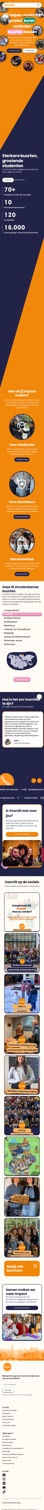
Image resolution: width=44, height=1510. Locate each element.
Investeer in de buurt (22, 517)
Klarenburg (6, 1445)
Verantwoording (8, 1425)
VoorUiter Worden (9, 1410)
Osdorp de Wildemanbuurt (13, 1454)
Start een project (22, 574)
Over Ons (6, 1422)
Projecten (8, 180)
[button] (38, 4)
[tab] (22, 610)
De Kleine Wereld (9, 1439)
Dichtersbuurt (8, 1442)
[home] (9, 5)
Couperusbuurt (8, 1463)
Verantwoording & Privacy (11, 1503)
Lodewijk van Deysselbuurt (12, 1448)
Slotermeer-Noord (9, 1457)
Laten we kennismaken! (22, 1308)
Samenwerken (30, 51)
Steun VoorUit (7, 1416)
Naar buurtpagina (22, 679)
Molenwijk (6, 1451)
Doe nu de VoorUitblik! (22, 834)
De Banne (6, 1436)
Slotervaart (6, 1460)
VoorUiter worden (14, 51)
